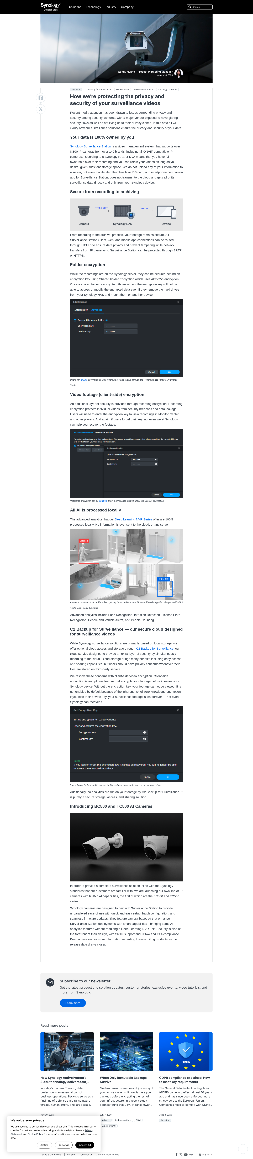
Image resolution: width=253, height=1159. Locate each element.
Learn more (72, 1003)
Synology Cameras (167, 89)
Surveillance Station (143, 89)
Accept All (85, 1144)
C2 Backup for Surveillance (98, 89)
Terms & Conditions (50, 1154)
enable (84, 380)
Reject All (64, 1144)
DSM (138, 1120)
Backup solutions (122, 1120)
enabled (103, 501)
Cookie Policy (35, 1134)
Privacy (71, 1154)
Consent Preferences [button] (107, 1154)
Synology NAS (109, 1126)
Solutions (75, 7)
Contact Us (86, 1154)
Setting (44, 1144)
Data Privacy (122, 89)
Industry (111, 7)
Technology (93, 7)
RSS (191, 1154)
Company (127, 7)
